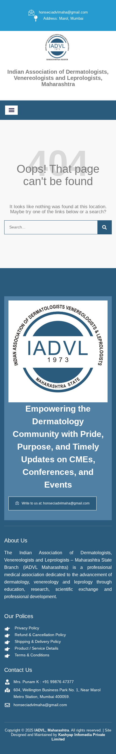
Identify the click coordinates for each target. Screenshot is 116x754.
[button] (11, 110)
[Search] (104, 227)
